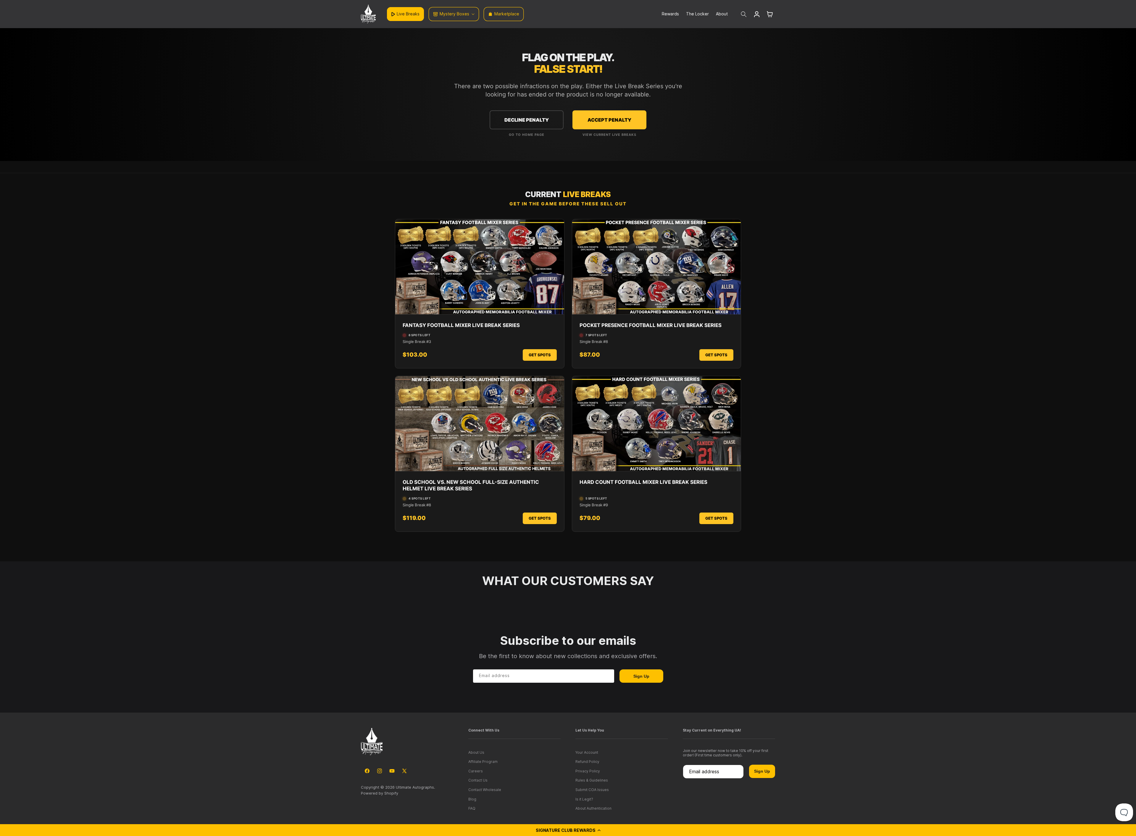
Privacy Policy (587, 771)
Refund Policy (587, 761)
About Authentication (593, 808)
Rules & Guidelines (591, 780)
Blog (472, 799)
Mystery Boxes (454, 13)
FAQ (471, 808)
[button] (568, 830)
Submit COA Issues (592, 789)
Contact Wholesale (484, 789)
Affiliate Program (483, 761)
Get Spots (540, 354)
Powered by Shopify (379, 793)
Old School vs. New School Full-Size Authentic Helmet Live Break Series (471, 485)
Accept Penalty (609, 120)
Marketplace (506, 13)
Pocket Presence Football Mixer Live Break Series (651, 325)
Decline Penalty (526, 120)
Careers (475, 771)
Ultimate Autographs (415, 787)
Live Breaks (408, 13)
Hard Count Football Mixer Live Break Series (643, 482)
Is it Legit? (584, 799)
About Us (476, 752)
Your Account (586, 752)
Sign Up (641, 676)
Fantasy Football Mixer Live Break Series (461, 325)
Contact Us (478, 780)
